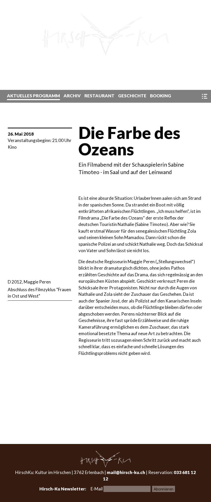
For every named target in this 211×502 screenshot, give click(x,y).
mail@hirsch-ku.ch (126, 472)
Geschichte (132, 95)
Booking (160, 95)
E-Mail (97, 488)
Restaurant (99, 95)
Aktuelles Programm (33, 95)
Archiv (72, 95)
